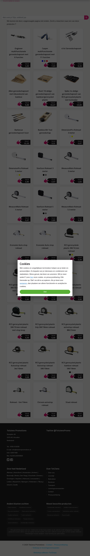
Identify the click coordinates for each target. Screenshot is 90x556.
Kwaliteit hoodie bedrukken (71, 507)
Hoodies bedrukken (13, 515)
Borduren (51, 482)
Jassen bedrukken (13, 522)
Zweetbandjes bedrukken (27, 522)
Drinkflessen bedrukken (14, 519)
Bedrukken (52, 479)
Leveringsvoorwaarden (56, 488)
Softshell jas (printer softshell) (70, 511)
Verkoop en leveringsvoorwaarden (46, 548)
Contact (51, 492)
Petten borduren (12, 507)
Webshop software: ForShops (45, 553)
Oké (45, 292)
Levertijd (51, 476)
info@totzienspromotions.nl (21, 450)
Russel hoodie (66, 515)
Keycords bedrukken (13, 511)
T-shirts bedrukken (26, 515)
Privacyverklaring (54, 495)
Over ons (51, 472)
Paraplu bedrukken (28, 519)
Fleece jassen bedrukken (28, 511)
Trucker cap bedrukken (53, 511)
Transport (51, 485)
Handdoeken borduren (25, 507)
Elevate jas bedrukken (53, 515)
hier (31, 277)
